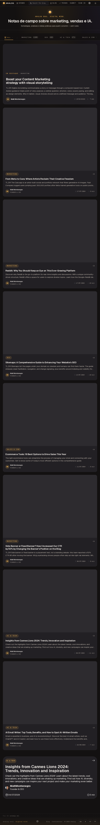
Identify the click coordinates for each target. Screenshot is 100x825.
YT (90, 821)
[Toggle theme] (95, 3)
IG (80, 821)
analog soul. (16, 821)
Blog (48, 821)
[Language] (89, 3)
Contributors (57, 821)
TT (95, 821)
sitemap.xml (14, 816)
